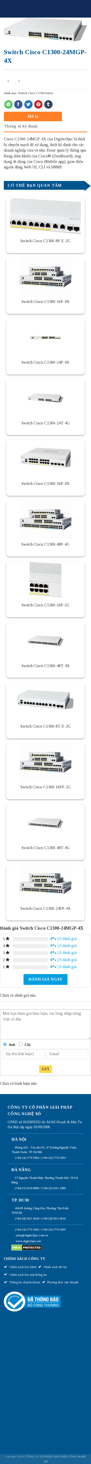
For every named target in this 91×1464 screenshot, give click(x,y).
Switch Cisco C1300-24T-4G (45, 423)
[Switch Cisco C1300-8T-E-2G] (45, 701)
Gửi (45, 1069)
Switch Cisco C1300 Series (35, 93)
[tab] (44, 116)
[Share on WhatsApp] (8, 104)
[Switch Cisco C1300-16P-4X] (45, 277)
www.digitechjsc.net (28, 1241)
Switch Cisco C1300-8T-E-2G (45, 726)
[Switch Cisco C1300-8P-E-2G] (45, 216)
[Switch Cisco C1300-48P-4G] (45, 519)
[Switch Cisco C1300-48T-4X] (45, 641)
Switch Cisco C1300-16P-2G (45, 605)
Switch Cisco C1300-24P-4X (45, 362)
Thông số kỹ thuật (20, 126)
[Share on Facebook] (18, 104)
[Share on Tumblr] (48, 104)
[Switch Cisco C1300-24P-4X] (45, 337)
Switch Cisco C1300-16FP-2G (45, 787)
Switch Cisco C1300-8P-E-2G (45, 241)
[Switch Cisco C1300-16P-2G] (45, 580)
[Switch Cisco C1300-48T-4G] (45, 823)
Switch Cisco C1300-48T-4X (45, 666)
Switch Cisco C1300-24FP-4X (45, 908)
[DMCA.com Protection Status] (26, 1247)
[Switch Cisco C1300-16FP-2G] (45, 762)
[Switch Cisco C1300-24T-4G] (45, 398)
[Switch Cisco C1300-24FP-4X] (45, 883)
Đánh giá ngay (45, 979)
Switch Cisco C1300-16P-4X (45, 301)
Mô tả (33, 116)
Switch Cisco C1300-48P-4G (45, 544)
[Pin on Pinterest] (38, 104)
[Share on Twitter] (28, 104)
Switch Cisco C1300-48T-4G (45, 848)
